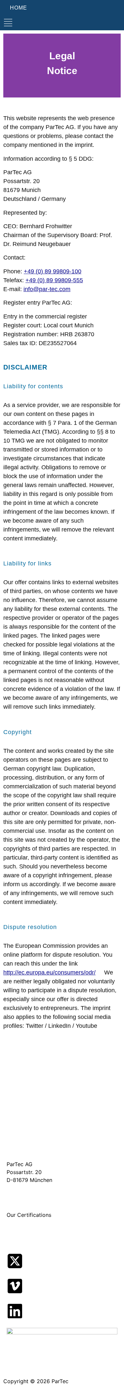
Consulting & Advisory (34, 1107)
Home (14, 1076)
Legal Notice (22, 1145)
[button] (8, 23)
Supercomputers (27, 1102)
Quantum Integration (32, 1097)
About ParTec (23, 1081)
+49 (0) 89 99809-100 (52, 271)
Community (21, 1135)
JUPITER (17, 1124)
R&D (12, 1112)
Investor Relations (29, 1140)
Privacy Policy (24, 1151)
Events (15, 1130)
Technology (21, 1086)
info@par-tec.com (46, 289)
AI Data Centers (26, 1091)
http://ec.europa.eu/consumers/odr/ (49, 972)
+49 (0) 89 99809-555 (54, 280)
